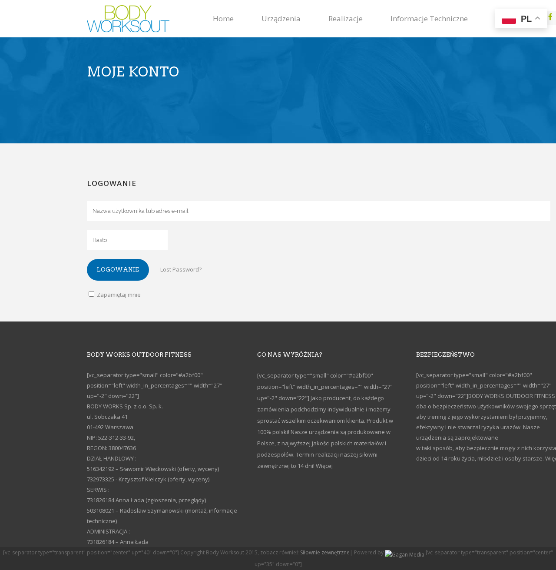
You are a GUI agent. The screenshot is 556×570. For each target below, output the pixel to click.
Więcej (324, 466)
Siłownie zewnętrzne (325, 552)
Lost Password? (181, 269)
